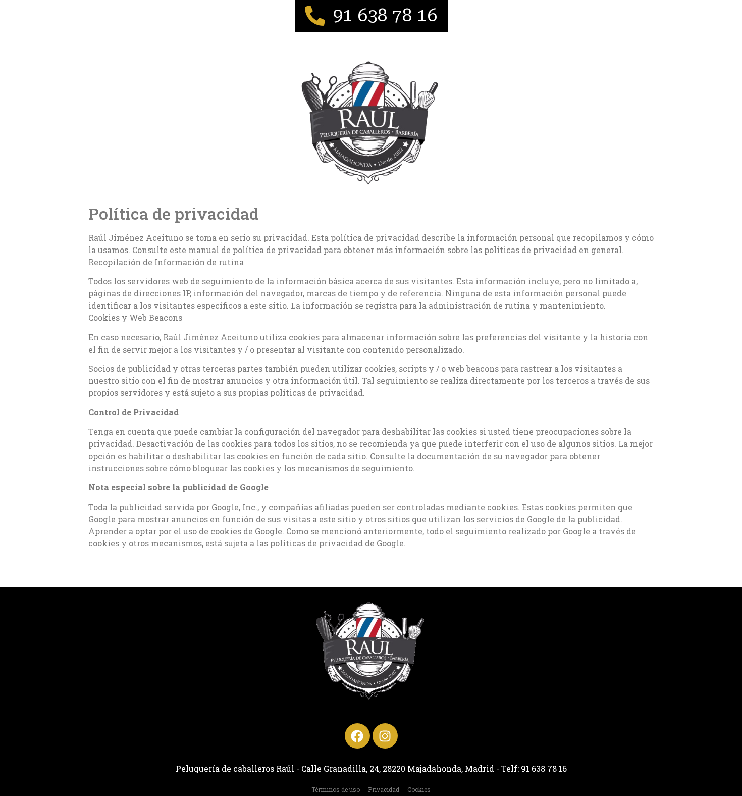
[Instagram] (385, 736)
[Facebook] (357, 736)
